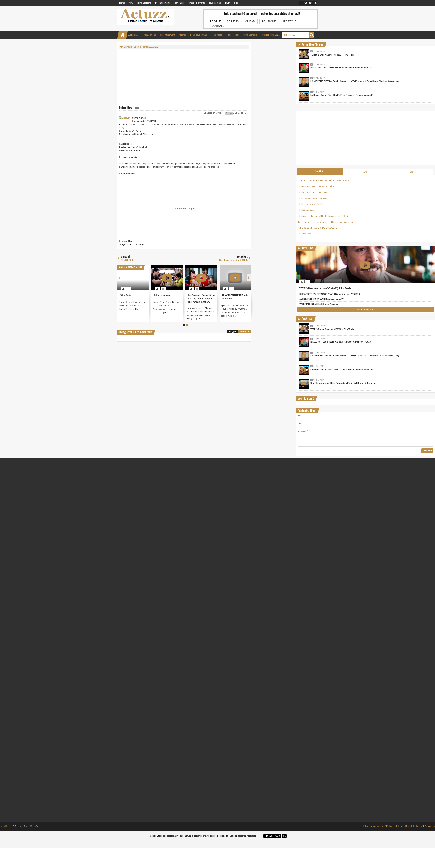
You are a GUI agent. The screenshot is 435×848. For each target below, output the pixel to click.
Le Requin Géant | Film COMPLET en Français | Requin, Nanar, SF (341, 95)
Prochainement (162, 3)
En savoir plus (272, 836)
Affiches (182, 35)
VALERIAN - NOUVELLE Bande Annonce (318, 304)
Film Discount (130, 107)
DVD (227, 3)
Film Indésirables (306, 210)
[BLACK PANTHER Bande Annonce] (235, 277)
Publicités (398, 826)
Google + (310, 3)
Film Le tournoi (162, 295)
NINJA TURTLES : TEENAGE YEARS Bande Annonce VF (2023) (340, 67)
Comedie (128, 47)
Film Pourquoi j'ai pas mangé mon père (316, 186)
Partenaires (430, 826)
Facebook (301, 3)
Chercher (311, 35)
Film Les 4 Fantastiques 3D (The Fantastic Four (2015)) (323, 216)
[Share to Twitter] (140, 280)
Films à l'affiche (144, 3)
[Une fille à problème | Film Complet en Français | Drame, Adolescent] (304, 384)
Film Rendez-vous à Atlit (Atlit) (311, 204)
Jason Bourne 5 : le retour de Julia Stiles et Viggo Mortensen (325, 222)
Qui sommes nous (370, 826)
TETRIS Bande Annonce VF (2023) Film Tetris (332, 55)
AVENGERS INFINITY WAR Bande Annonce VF (321, 299)
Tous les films (215, 3)
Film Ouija (125, 295)
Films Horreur (233, 35)
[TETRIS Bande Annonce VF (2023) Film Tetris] (304, 54)
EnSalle (137, 47)
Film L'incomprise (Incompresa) (312, 198)
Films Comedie (250, 35)
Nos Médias (386, 826)
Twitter (305, 3)
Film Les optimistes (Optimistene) (313, 192)
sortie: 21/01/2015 (151, 47)
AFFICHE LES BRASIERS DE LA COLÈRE (317, 228)
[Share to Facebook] (136, 280)
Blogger (232, 331)
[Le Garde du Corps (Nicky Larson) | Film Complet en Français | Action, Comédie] (201, 277)
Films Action (216, 35)
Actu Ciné (5, 826)
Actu (131, 3)
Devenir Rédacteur (413, 826)
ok (284, 836)
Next (249, 277)
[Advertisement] (184, 76)
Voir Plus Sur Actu (365, 309)
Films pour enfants (196, 3)
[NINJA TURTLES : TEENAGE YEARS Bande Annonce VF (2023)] (304, 68)
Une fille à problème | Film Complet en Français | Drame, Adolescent (343, 383)
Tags (410, 172)
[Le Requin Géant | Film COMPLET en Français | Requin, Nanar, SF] (304, 96)
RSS (315, 3)
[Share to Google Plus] (145, 280)
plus (236, 3)
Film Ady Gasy (304, 234)
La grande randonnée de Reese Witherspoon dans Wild (323, 180)
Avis (365, 172)
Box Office (320, 171)
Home (122, 3)
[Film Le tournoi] (167, 277)
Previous (119, 277)
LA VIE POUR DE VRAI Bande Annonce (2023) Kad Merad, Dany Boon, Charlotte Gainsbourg (354, 81)
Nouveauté (178, 3)
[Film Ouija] (133, 277)
